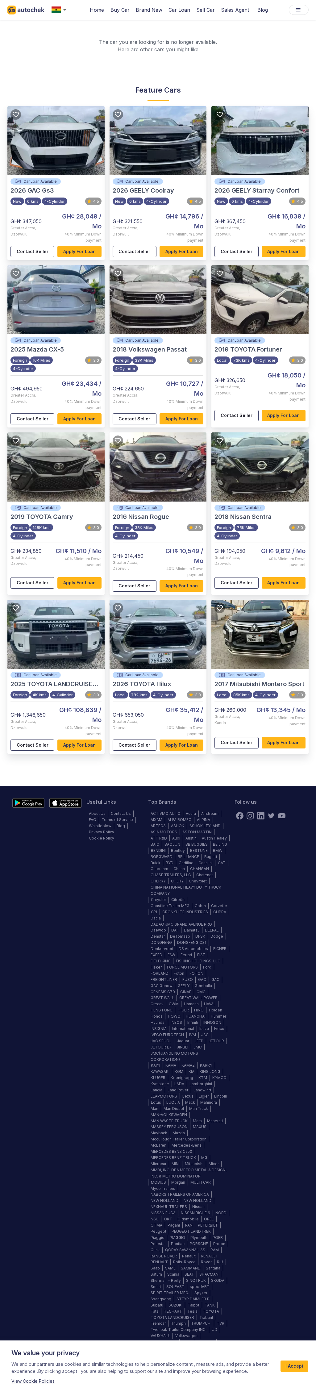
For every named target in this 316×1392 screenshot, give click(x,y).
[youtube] (281, 816)
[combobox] (60, 10)
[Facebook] (240, 816)
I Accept (294, 1366)
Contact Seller (32, 251)
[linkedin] (261, 816)
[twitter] (271, 816)
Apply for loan (79, 251)
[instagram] (250, 816)
